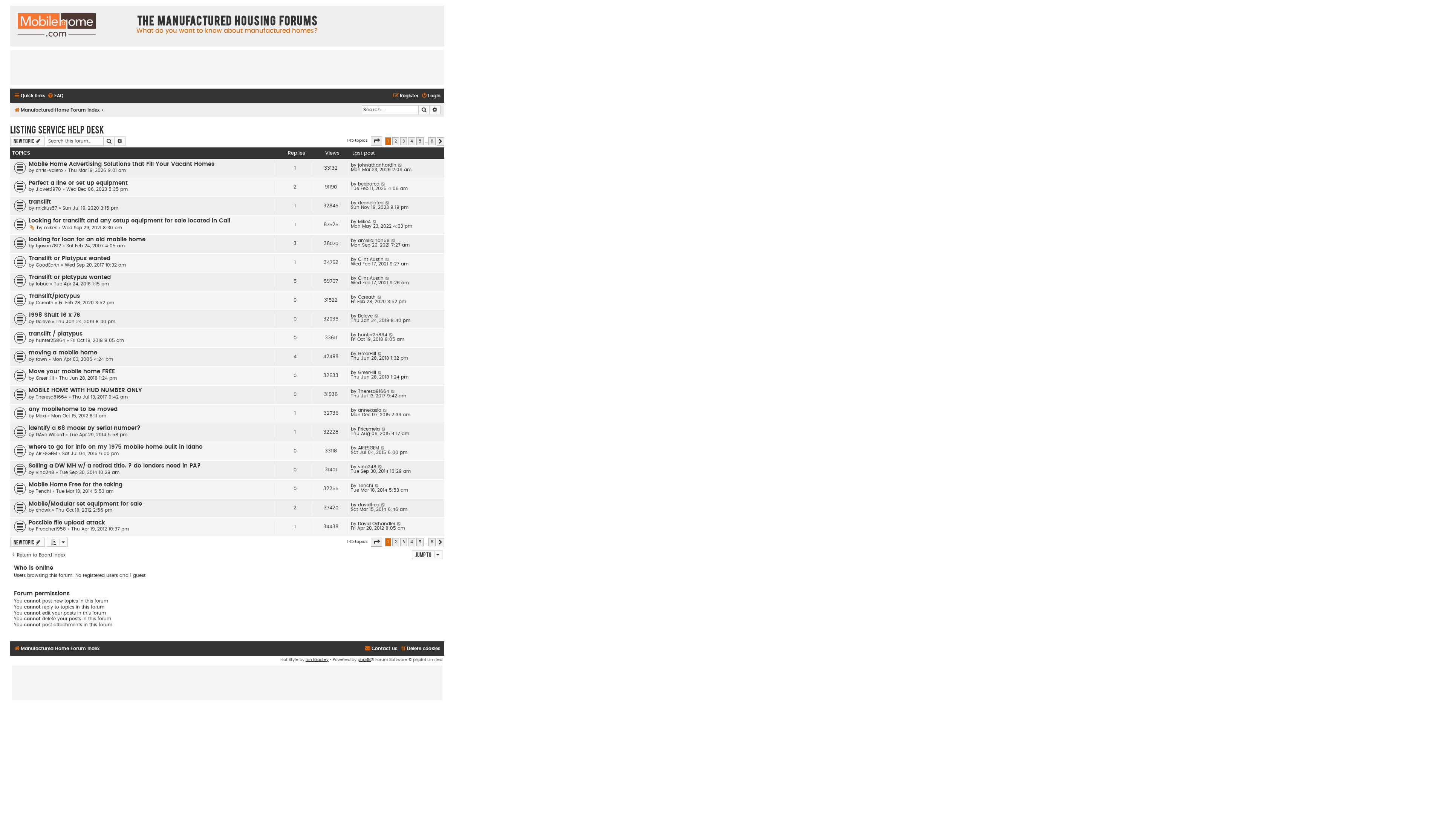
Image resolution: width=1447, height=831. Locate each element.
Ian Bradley (317, 660)
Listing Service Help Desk (57, 129)
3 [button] (403, 141)
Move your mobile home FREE (72, 371)
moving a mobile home (63, 353)
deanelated (371, 203)
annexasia (369, 410)
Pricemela (369, 429)
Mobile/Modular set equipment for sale (85, 504)
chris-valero (49, 170)
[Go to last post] (400, 165)
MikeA (364, 221)
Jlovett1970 (48, 189)
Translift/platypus (54, 296)
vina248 (45, 472)
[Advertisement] (227, 67)
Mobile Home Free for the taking (75, 485)
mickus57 (46, 208)
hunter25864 (50, 340)
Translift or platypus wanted (70, 277)
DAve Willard (50, 434)
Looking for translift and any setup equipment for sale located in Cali (129, 221)
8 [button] (432, 141)
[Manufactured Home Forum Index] (56, 25)
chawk (43, 510)
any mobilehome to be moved (73, 409)
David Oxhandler (376, 523)
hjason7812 (48, 246)
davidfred (368, 505)
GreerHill (367, 353)
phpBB (364, 660)
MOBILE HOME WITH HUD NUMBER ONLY (85, 390)
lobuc (42, 284)
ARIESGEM (46, 453)
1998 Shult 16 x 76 (54, 315)
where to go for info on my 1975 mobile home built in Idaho (116, 447)
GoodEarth (48, 265)
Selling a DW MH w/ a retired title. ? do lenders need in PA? (115, 466)
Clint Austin (371, 259)
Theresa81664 (51, 397)
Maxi (41, 416)
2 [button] (396, 141)
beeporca (368, 184)
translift (40, 202)
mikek (50, 227)
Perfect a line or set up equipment (78, 183)
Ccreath (45, 303)
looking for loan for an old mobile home (87, 239)
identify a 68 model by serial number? (85, 428)
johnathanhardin (377, 165)
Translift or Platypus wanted (69, 258)
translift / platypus (56, 334)
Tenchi (43, 491)
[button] (376, 141)
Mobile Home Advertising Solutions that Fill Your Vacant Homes (121, 164)
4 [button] (411, 141)
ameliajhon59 (374, 240)
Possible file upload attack (67, 523)
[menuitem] (55, 96)
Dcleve (43, 321)
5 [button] (420, 141)
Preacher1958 (51, 529)
